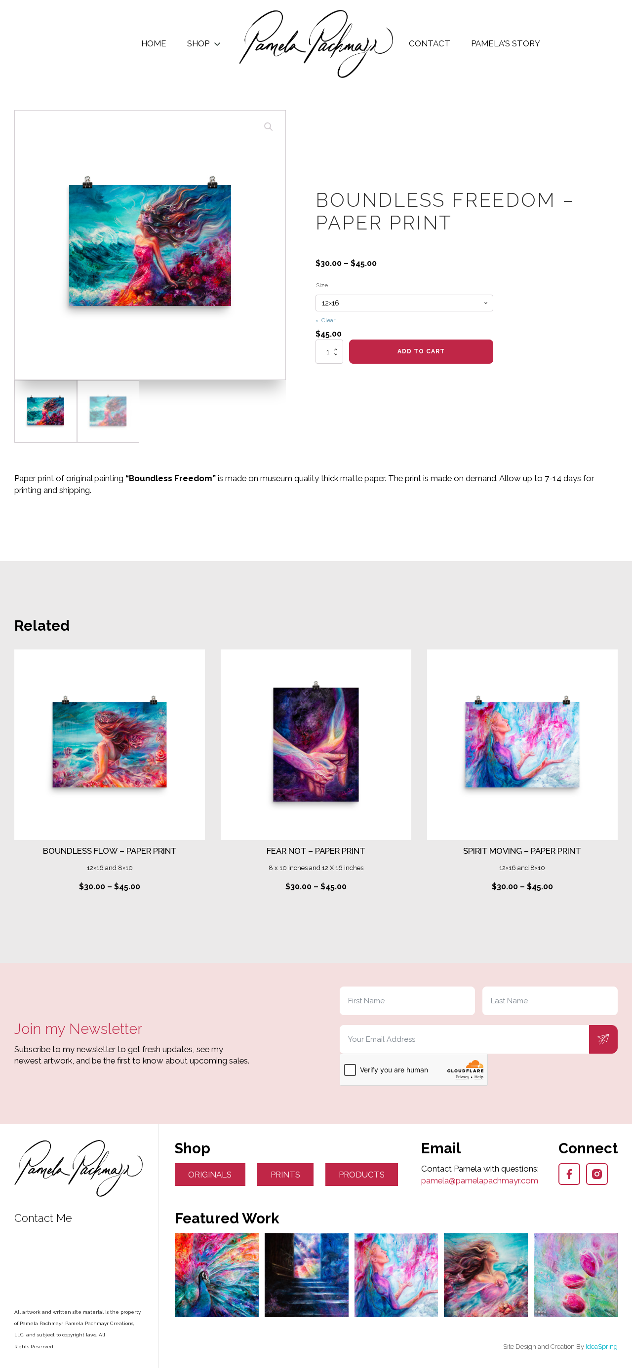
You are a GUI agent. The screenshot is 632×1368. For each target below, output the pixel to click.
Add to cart (421, 351)
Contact (429, 43)
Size (322, 285)
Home (153, 43)
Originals (210, 1174)
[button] (268, 127)
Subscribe (603, 1039)
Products (362, 1174)
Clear (328, 320)
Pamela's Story (505, 43)
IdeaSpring (602, 1346)
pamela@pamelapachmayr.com (479, 1180)
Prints (285, 1174)
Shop (198, 43)
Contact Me (43, 1218)
